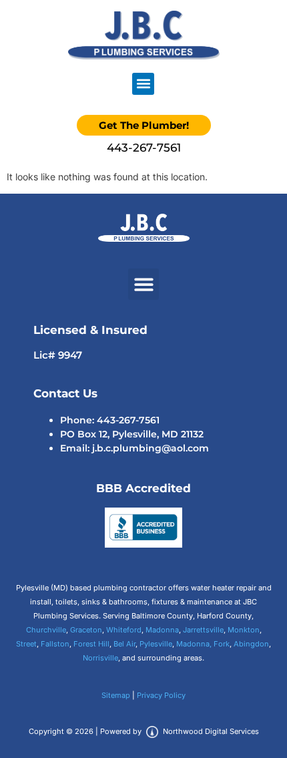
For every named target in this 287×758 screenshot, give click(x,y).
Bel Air (124, 643)
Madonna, (194, 643)
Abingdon (251, 643)
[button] (143, 84)
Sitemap (115, 695)
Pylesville (155, 643)
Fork (222, 643)
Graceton (86, 629)
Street (26, 643)
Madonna (162, 629)
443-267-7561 (144, 147)
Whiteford (123, 629)
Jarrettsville (203, 629)
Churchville (46, 629)
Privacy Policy (161, 695)
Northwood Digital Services (210, 731)
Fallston (55, 643)
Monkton (244, 629)
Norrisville (100, 657)
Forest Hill (91, 643)
